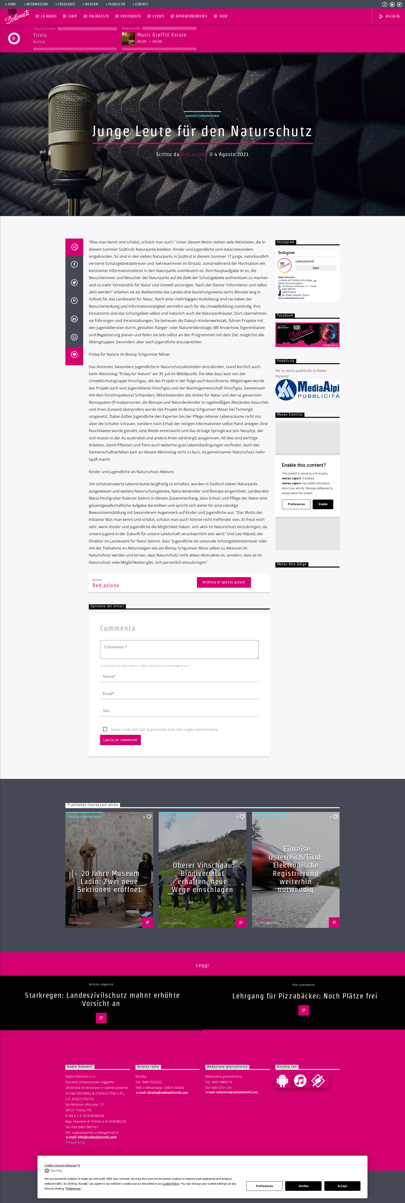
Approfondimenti (191, 16)
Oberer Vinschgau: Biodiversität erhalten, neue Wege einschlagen (203, 877)
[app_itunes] (302, 1081)
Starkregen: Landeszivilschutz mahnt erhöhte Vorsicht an (102, 999)
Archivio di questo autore (224, 582)
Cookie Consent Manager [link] (61, 1165)
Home (12, 4)
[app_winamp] (320, 1081)
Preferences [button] (73, 1188)
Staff (72, 16)
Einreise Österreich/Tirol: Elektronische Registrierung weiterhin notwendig (295, 869)
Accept (342, 1186)
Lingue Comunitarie (202, 116)
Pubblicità (116, 4)
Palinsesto (99, 16)
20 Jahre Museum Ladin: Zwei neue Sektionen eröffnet (109, 881)
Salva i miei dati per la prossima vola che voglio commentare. (165, 729)
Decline (303, 1186)
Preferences (264, 1186)
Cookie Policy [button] (170, 1183)
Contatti (142, 4)
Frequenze (66, 4)
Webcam (91, 4)
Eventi (158, 16)
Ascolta (392, 16)
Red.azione (194, 154)
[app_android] (284, 1081)
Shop (223, 16)
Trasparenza (75, 1142)
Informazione (37, 4)
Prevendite (130, 16)
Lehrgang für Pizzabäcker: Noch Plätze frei (304, 996)
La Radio (48, 16)
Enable (323, 504)
